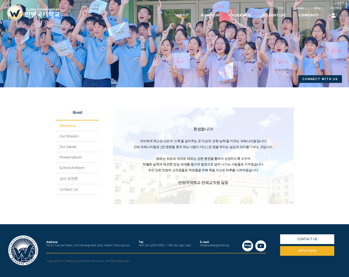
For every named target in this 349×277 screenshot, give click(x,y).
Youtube (299, 8)
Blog (317, 8)
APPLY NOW (307, 251)
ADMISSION (210, 15)
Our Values (68, 147)
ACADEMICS (240, 15)
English (335, 8)
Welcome (67, 126)
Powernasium (70, 157)
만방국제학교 (33, 13)
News (280, 8)
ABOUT (182, 15)
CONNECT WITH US (320, 79)
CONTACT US (307, 239)
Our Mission (68, 136)
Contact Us (68, 189)
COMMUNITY (308, 15)
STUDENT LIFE (274, 15)
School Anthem (71, 168)
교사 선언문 (68, 178)
